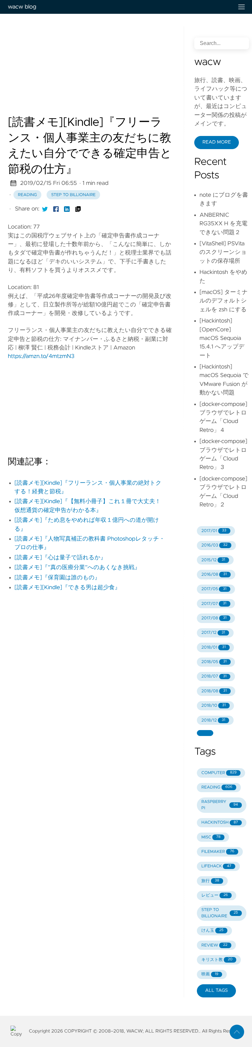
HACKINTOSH (219, 822)
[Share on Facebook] (56, 209)
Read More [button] (216, 142)
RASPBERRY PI (219, 805)
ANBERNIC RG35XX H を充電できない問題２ (223, 223)
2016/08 (214, 574)
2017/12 (213, 633)
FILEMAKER (217, 852)
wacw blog (22, 7)
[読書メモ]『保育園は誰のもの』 (57, 578)
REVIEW (214, 945)
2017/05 (213, 589)
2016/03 (214, 545)
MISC (210, 837)
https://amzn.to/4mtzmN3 (41, 356)
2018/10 (213, 705)
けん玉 (212, 930)
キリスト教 (217, 960)
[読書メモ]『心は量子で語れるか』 (60, 558)
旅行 (210, 881)
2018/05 (214, 662)
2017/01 (213, 531)
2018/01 (213, 647)
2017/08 (214, 618)
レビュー (214, 895)
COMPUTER (219, 773)
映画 (210, 974)
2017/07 (213, 604)
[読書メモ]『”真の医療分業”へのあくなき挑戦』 (77, 567)
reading (27, 195)
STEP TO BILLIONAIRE (219, 913)
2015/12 (213, 560)
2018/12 (213, 720)
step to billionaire (73, 195)
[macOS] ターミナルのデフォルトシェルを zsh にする (224, 301)
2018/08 (214, 691)
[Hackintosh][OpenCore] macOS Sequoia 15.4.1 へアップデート (222, 338)
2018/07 (214, 676)
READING (216, 787)
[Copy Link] (78, 209)
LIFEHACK (216, 866)
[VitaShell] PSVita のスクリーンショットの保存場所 (223, 252)
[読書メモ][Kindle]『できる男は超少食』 (67, 587)
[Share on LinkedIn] (67, 209)
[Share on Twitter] (45, 209)
